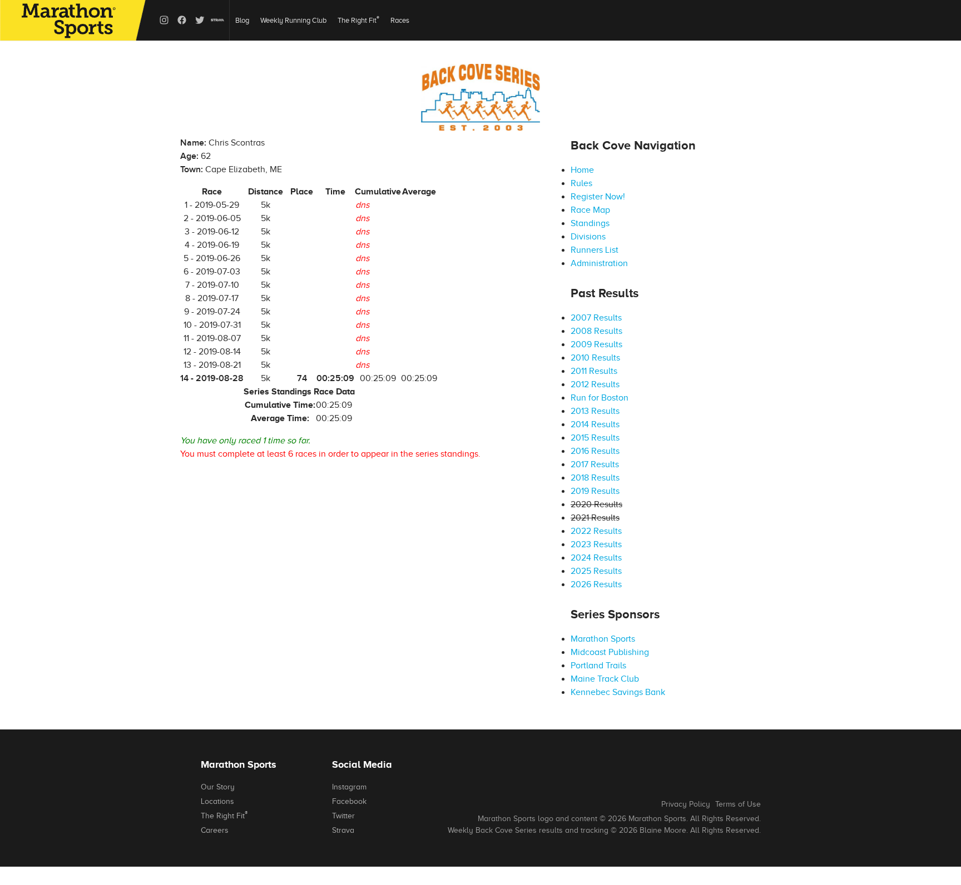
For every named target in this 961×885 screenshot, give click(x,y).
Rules (581, 183)
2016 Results (595, 451)
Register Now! (598, 197)
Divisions (588, 237)
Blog (242, 20)
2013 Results (595, 411)
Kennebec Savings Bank (618, 692)
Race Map (590, 210)
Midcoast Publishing (610, 652)
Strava (343, 830)
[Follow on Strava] (217, 20)
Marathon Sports (603, 639)
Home (582, 170)
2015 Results (595, 438)
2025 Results (596, 571)
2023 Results (596, 544)
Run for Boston (599, 398)
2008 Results (596, 331)
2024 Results (596, 558)
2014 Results (595, 424)
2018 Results (595, 478)
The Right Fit (358, 19)
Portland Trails (598, 666)
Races (399, 20)
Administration (599, 263)
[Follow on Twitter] (200, 20)
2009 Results (596, 344)
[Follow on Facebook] (182, 20)
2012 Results (595, 384)
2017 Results (595, 464)
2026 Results (596, 584)
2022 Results (596, 531)
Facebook (349, 801)
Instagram (349, 787)
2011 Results (594, 371)
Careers (215, 830)
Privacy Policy (685, 804)
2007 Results (596, 318)
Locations (217, 801)
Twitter (343, 816)
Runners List (594, 250)
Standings (590, 223)
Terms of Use (738, 804)
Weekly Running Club (293, 20)
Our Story (218, 787)
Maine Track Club (605, 679)
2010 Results (595, 358)
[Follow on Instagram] (164, 20)
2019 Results (595, 491)
